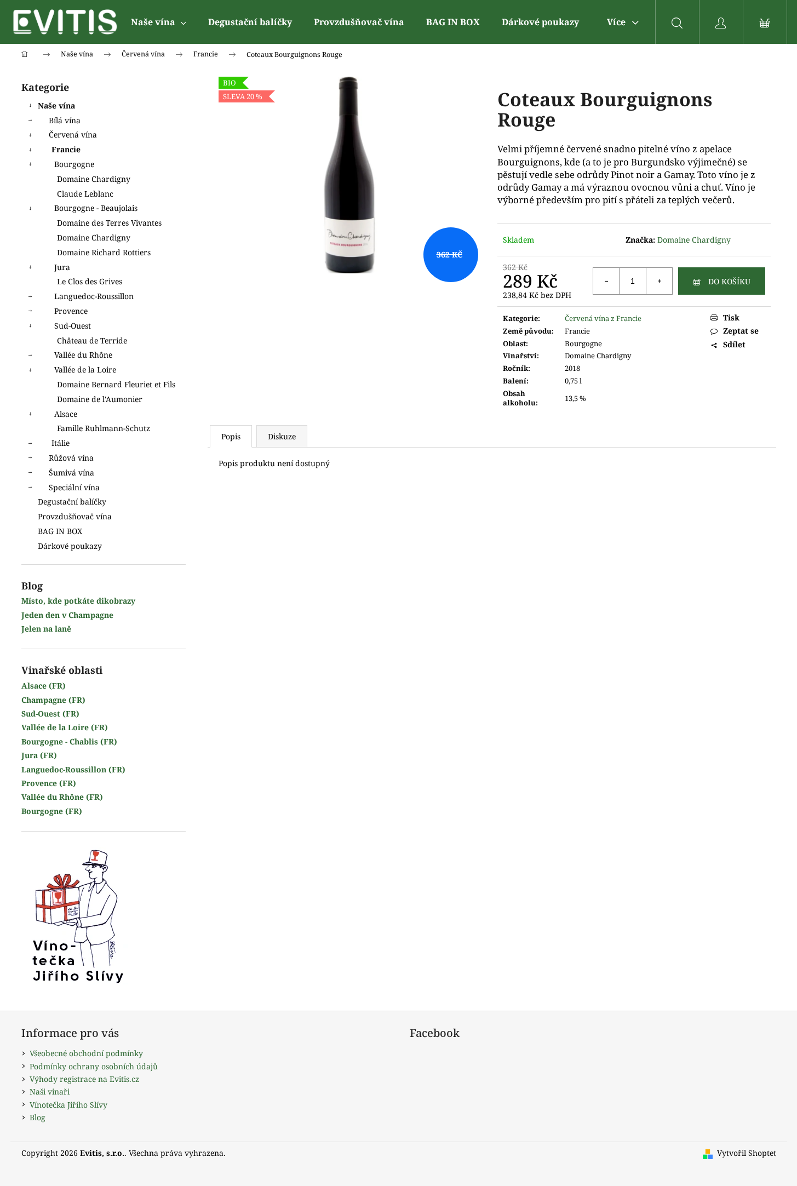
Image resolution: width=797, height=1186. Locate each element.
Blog (37, 1117)
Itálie (60, 443)
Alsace (65, 414)
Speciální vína (74, 487)
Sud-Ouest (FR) (50, 713)
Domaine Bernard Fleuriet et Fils (116, 384)
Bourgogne (74, 164)
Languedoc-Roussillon (94, 296)
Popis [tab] (230, 436)
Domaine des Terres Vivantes (109, 222)
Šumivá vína (71, 472)
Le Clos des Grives (89, 281)
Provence (71, 311)
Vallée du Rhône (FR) (62, 797)
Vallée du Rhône (83, 355)
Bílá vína (65, 120)
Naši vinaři (50, 1091)
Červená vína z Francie (603, 318)
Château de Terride (92, 340)
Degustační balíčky (72, 501)
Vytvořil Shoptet (746, 1153)
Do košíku (729, 281)
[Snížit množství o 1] (606, 281)
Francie (66, 149)
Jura (62, 267)
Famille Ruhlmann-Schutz (103, 428)
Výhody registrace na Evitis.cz (84, 1079)
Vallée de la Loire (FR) (64, 727)
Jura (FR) (39, 755)
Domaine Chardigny (93, 179)
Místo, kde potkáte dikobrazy (78, 601)
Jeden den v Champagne (67, 615)
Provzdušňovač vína (75, 516)
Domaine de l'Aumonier (99, 399)
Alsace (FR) (43, 685)
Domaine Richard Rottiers (104, 252)
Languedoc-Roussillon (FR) (73, 769)
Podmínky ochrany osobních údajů (94, 1066)
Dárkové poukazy (70, 546)
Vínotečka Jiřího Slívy (68, 1104)
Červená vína (73, 134)
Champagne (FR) (53, 700)
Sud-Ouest (72, 325)
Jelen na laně (46, 628)
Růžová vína (71, 457)
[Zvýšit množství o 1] (659, 281)
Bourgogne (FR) (51, 811)
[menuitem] (158, 22)
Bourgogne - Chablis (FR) (69, 741)
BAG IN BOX (60, 531)
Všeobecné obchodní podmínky (86, 1053)
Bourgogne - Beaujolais (95, 208)
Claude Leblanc (85, 193)
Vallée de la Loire (85, 369)
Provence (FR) (48, 783)
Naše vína (56, 105)
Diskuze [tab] (282, 436)
